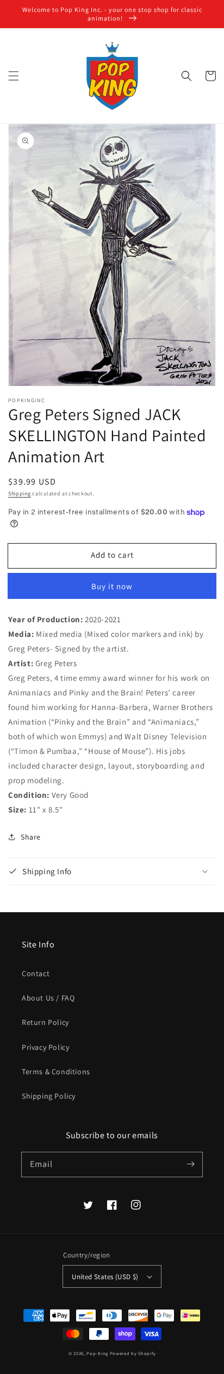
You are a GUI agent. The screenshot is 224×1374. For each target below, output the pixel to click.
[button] (14, 76)
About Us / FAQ (48, 998)
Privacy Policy (45, 1047)
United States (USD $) (105, 1276)
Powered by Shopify (133, 1353)
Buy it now (112, 586)
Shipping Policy (49, 1096)
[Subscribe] (190, 1164)
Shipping (19, 493)
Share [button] (31, 837)
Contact (35, 973)
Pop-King (97, 1353)
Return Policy (45, 1022)
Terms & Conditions (56, 1071)
